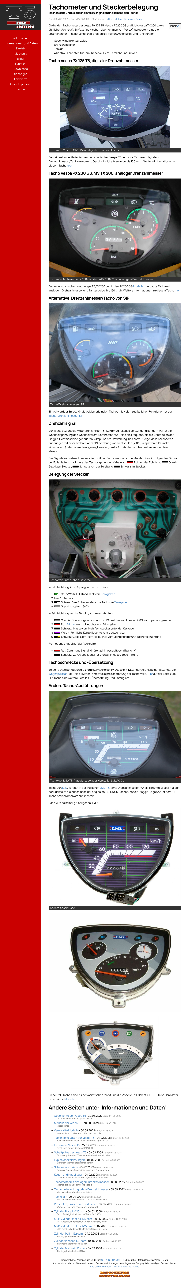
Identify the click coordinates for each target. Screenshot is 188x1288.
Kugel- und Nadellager (68, 1174)
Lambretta (20, 79)
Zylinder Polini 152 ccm (68, 1233)
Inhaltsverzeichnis (121, 1266)
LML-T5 (104, 788)
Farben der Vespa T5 (67, 1145)
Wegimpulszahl (58, 674)
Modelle (69, 1099)
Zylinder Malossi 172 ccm (69, 1248)
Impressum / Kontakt (100, 1266)
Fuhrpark (20, 64)
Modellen (139, 286)
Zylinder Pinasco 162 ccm (70, 1241)
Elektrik (20, 48)
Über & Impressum (20, 84)
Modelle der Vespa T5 (67, 1123)
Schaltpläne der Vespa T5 (70, 1152)
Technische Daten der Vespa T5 (74, 1138)
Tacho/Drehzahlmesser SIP (66, 415)
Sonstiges (20, 74)
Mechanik (20, 53)
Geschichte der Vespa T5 (70, 1115)
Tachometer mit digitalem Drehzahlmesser (81, 1189)
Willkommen (20, 38)
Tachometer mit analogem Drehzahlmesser (81, 1182)
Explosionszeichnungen (69, 1160)
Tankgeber (108, 594)
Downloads (21, 69)
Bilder (20, 58)
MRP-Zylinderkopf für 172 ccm (73, 1226)
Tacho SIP (60, 1196)
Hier (150, 674)
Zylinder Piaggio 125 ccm (69, 1211)
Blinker (71, 624)
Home (111, 19)
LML (64, 788)
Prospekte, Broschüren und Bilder (75, 1204)
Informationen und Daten (21, 43)
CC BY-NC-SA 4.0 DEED (113, 1259)
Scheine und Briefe (66, 1167)
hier (69, 165)
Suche (21, 89)
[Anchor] (47, 59)
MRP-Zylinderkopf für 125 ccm (73, 1219)
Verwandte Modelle (66, 1130)
